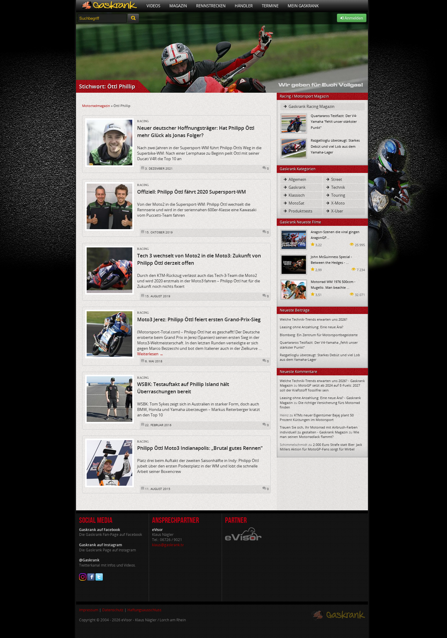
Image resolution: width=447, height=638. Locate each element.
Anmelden (353, 18)
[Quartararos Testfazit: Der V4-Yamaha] (294, 123)
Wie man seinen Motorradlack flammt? (319, 434)
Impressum (88, 609)
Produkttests (300, 211)
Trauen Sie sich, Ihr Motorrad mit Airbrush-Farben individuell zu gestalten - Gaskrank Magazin (319, 429)
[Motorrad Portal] (109, 6)
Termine (270, 6)
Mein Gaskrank (303, 6)
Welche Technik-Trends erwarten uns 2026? (313, 319)
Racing (143, 121)
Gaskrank (297, 187)
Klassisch (296, 195)
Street (336, 179)
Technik (337, 187)
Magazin (178, 6)
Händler (244, 6)
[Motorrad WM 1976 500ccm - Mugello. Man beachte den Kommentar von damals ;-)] (294, 289)
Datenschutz (112, 609)
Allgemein (297, 179)
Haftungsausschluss (144, 609)
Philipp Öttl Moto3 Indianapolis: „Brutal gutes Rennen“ (199, 448)
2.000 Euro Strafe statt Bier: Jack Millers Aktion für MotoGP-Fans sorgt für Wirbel (321, 446)
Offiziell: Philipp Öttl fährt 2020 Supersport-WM (191, 191)
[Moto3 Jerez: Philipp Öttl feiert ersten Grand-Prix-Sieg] (109, 333)
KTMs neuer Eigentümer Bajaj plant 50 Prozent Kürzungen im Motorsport (317, 417)
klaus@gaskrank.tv (168, 544)
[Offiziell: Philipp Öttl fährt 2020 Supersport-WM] (109, 206)
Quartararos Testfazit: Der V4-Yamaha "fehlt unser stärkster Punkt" (334, 121)
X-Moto (337, 203)
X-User (336, 211)
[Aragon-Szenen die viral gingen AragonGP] (294, 239)
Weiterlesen (150, 354)
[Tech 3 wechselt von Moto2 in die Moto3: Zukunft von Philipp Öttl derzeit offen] (109, 270)
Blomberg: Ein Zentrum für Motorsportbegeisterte (319, 335)
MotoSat (296, 203)
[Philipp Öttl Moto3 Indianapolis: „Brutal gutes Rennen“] (109, 462)
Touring (337, 195)
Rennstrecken (211, 6)
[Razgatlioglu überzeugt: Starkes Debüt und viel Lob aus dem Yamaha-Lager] (294, 148)
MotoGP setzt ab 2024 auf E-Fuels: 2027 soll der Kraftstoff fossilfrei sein (320, 387)
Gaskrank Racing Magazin (311, 106)
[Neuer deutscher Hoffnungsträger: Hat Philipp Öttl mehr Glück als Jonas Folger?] (109, 142)
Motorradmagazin (96, 105)
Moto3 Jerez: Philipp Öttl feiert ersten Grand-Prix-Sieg (199, 319)
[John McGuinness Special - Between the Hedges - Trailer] (294, 264)
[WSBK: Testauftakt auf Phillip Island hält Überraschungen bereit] (109, 398)
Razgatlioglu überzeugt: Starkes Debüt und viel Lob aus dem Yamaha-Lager (335, 146)
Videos (153, 6)
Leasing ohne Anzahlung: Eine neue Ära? (311, 327)
